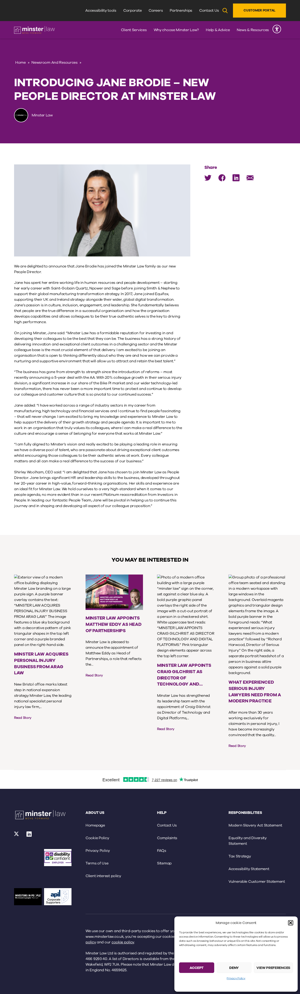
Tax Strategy (240, 856)
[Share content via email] (250, 177)
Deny (234, 967)
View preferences (273, 967)
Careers (156, 10)
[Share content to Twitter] (207, 177)
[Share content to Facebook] (221, 177)
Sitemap (164, 863)
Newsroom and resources (54, 62)
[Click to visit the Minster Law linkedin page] (29, 835)
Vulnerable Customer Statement (257, 881)
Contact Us (209, 10)
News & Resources (253, 30)
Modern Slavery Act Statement (255, 825)
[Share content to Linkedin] (236, 177)
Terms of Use (97, 863)
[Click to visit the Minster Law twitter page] (16, 835)
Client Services (134, 30)
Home (20, 62)
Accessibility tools (100, 10)
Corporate (132, 10)
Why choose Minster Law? (176, 30)
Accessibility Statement (249, 869)
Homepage (95, 825)
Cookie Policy (97, 838)
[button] (290, 922)
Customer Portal (259, 10)
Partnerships (181, 10)
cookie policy (123, 942)
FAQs (161, 850)
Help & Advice (218, 30)
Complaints (167, 838)
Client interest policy (103, 876)
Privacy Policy (236, 978)
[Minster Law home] (34, 30)
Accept (197, 967)
